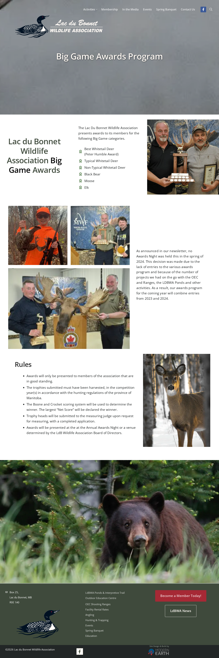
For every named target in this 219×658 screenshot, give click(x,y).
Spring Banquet (94, 630)
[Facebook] (203, 9)
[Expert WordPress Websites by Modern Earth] (158, 652)
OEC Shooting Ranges (98, 604)
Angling (89, 614)
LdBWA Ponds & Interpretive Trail (105, 592)
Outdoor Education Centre (100, 598)
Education (91, 635)
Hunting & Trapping (96, 620)
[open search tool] (210, 9)
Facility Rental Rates (97, 609)
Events (89, 625)
